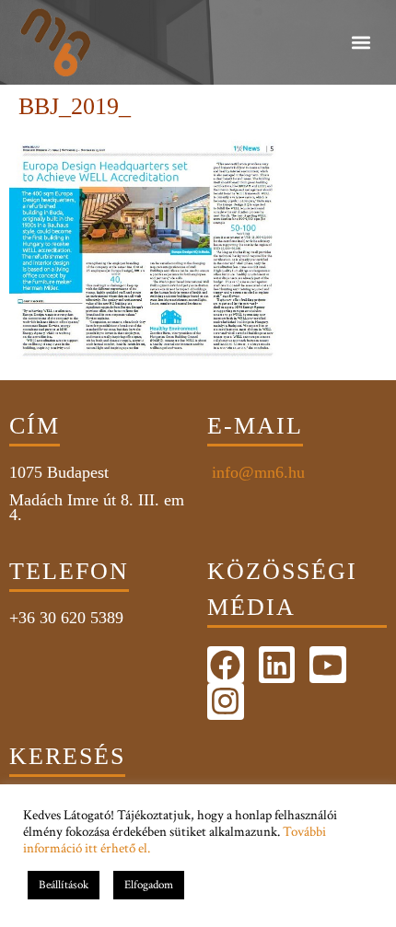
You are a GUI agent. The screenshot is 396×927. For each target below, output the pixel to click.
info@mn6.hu (256, 472)
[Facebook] (225, 664)
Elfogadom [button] (148, 885)
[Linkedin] (277, 664)
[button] (360, 42)
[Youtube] (327, 664)
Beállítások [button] (63, 885)
